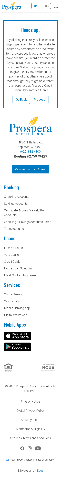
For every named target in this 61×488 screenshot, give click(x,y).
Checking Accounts (16, 196)
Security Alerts (30, 420)
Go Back (21, 99)
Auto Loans (11, 254)
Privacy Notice (30, 401)
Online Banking (13, 294)
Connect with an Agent (30, 169)
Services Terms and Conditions (30, 438)
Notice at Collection (45, 459)
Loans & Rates (13, 248)
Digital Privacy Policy (31, 410)
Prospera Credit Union (11, 6)
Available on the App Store (17, 336)
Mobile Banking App (17, 308)
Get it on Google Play (17, 347)
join (35, 6)
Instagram (30, 448)
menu (56, 7)
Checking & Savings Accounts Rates (27, 222)
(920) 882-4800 (30, 151)
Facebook (22, 448)
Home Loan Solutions (18, 268)
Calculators (11, 301)
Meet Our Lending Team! (20, 275)
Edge (40, 470)
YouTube (38, 448)
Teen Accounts (14, 228)
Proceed (39, 99)
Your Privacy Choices (21, 459)
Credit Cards (12, 261)
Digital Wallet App (15, 315)
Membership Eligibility (30, 429)
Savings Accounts (16, 203)
